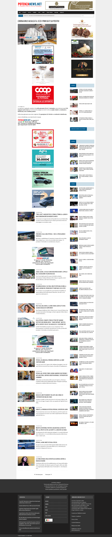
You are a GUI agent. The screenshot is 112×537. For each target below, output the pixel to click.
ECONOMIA (34, 12)
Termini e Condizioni (76, 516)
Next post (47, 474)
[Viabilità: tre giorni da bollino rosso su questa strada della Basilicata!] (74, 326)
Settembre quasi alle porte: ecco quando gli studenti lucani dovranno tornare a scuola (86, 363)
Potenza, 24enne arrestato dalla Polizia (46, 442)
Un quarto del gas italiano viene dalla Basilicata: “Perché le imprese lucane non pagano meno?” (86, 169)
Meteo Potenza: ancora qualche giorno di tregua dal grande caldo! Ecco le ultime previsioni (86, 318)
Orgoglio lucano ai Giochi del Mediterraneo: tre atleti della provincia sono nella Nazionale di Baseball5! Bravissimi (86, 162)
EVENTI (43, 12)
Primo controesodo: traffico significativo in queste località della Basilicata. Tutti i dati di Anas (86, 155)
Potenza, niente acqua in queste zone (85, 103)
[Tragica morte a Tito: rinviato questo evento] (74, 372)
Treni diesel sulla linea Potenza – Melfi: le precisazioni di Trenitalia (29, 505)
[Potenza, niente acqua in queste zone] (74, 106)
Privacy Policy (75, 519)
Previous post (39, 474)
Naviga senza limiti (76, 525)
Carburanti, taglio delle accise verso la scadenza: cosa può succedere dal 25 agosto (86, 268)
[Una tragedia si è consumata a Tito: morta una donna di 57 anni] (74, 425)
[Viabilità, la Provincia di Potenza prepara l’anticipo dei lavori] (26, 415)
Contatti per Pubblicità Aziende (79, 513)
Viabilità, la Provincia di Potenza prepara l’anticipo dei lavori (52, 409)
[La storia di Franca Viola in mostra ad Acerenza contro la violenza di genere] (26, 465)
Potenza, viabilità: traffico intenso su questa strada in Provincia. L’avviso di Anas (86, 176)
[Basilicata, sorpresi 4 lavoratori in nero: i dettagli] (74, 262)
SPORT (39, 12)
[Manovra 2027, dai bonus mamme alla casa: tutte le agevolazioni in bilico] (74, 113)
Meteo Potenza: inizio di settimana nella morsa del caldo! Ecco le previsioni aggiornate (86, 196)
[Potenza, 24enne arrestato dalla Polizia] (26, 448)
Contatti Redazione (76, 522)
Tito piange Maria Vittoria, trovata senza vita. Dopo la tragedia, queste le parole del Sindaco (86, 311)
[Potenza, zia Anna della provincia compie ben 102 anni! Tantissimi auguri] (26, 366)
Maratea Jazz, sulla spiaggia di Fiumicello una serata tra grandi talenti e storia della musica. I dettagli (86, 204)
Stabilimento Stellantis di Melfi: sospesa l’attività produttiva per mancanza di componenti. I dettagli (86, 356)
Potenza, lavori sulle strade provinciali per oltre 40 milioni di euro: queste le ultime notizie (86, 416)
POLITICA (29, 12)
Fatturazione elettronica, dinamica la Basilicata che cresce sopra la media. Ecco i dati (86, 119)
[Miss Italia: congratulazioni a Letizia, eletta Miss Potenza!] (74, 233)
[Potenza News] (30, 4)
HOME (19, 12)
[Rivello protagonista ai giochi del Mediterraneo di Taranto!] (74, 241)
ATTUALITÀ (24, 12)
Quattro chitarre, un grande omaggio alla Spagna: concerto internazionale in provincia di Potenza (86, 189)
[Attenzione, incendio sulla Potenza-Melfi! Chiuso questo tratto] (74, 305)
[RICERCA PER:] (87, 15)
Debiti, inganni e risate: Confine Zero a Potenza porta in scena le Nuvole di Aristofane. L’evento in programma (85, 401)
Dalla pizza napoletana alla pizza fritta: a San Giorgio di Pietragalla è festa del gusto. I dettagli (86, 386)
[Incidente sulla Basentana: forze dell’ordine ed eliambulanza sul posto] (74, 291)
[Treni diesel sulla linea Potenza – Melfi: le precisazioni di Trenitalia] (26, 240)
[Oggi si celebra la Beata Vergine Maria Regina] (74, 276)
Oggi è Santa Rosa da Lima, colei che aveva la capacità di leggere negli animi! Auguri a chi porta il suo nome (86, 225)
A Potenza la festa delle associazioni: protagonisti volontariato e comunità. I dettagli (86, 91)
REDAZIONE (56, 12)
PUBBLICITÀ (62, 12)
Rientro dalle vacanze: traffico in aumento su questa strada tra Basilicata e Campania (86, 247)
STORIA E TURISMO (49, 12)
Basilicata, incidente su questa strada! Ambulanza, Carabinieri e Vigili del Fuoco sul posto (86, 218)
